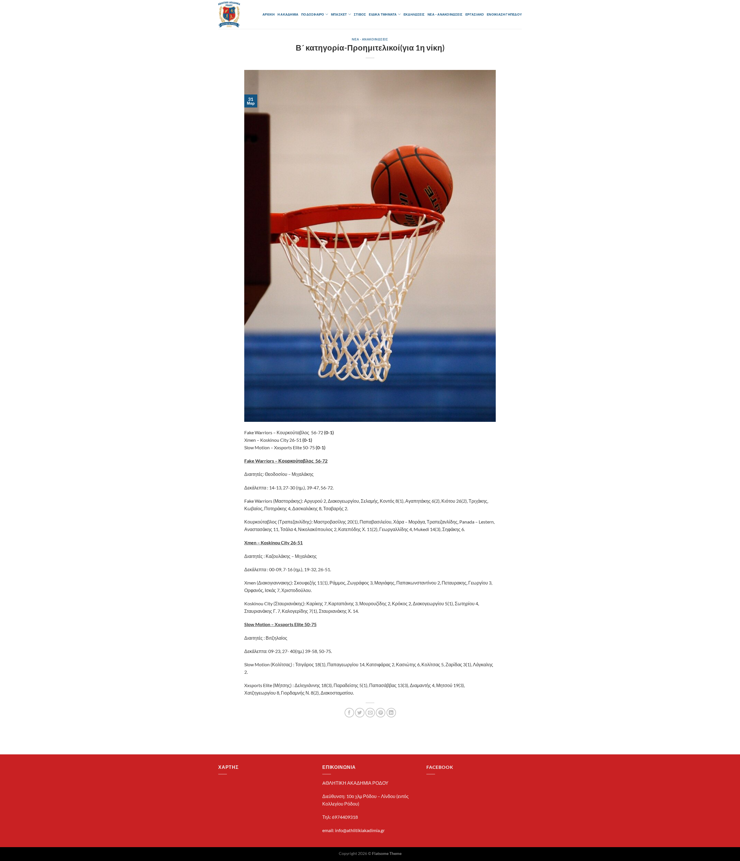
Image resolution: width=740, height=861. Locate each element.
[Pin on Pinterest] (380, 712)
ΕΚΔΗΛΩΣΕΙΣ (414, 14)
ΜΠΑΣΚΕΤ (339, 14)
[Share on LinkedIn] (391, 712)
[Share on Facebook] (349, 712)
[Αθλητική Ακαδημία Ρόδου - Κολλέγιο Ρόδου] (231, 14)
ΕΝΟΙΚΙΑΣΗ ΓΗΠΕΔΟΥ (504, 14)
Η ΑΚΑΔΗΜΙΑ (288, 14)
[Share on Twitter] (360, 712)
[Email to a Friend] (370, 712)
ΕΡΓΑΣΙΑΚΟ (474, 14)
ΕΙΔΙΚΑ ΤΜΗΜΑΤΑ (383, 14)
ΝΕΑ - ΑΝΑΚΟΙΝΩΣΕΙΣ (370, 39)
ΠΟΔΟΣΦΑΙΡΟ (312, 14)
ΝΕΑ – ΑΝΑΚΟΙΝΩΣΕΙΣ (445, 14)
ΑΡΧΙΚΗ (268, 14)
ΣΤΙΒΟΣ (360, 14)
